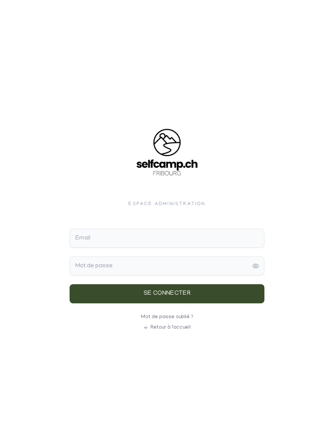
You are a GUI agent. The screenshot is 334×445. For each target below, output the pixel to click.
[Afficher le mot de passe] (255, 265)
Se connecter (167, 293)
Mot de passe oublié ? (167, 317)
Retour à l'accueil (170, 327)
